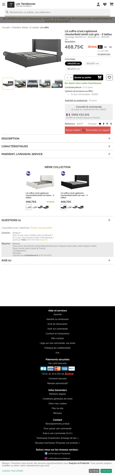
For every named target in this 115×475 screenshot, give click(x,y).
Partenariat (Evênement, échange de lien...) (57, 438)
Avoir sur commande (57, 329)
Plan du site (57, 408)
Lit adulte (33, 27)
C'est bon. (106, 471)
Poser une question (41, 227)
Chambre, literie (19, 27)
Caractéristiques (14, 146)
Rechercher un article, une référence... (30, 12)
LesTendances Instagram (59, 458)
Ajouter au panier (82, 77)
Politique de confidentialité (57, 348)
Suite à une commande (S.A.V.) (57, 433)
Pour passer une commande (57, 428)
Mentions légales (57, 394)
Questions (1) (11, 220)
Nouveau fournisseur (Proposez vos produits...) (57, 443)
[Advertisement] (57, 285)
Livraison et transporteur (57, 333)
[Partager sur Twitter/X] (111, 124)
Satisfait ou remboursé (57, 319)
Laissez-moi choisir (12, 470)
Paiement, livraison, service (22, 154)
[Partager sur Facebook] (103, 124)
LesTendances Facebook (59, 453)
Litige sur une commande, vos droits (57, 343)
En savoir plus (104, 54)
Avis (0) (6, 260)
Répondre (44, 240)
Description (70, 41)
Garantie (57, 314)
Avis (57, 353)
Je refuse (94, 471)
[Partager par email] (100, 124)
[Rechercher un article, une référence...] (7, 12)
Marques (57, 413)
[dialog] (57, 467)
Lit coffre (44, 27)
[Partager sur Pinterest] (107, 124)
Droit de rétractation (57, 324)
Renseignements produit (57, 424)
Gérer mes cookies (58, 403)
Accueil (5, 27)
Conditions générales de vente (57, 399)
